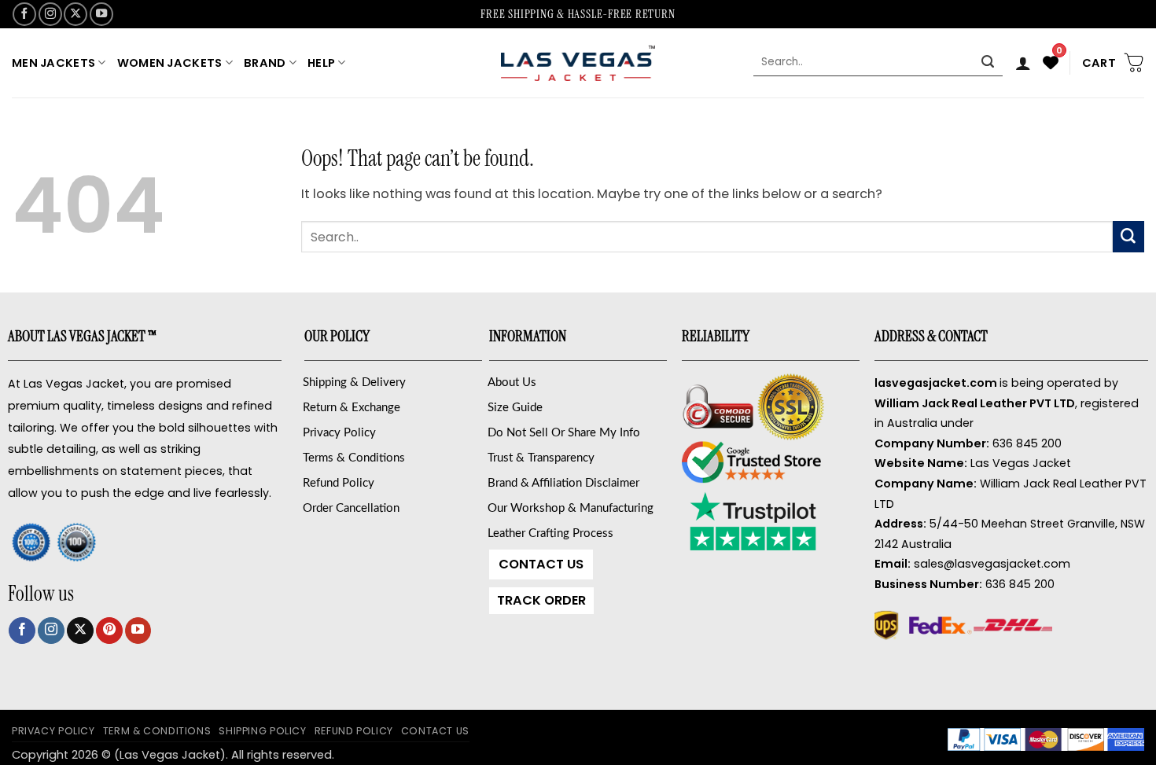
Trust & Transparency (541, 458)
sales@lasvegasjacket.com (992, 564)
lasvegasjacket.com (935, 383)
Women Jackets (170, 63)
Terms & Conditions (354, 458)
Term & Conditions (157, 730)
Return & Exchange (351, 408)
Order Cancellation (351, 508)
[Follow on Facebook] (24, 14)
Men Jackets (53, 63)
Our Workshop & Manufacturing (570, 508)
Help (321, 63)
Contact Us (541, 564)
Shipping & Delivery (354, 382)
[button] (1023, 63)
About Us (512, 382)
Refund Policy (338, 483)
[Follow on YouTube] (101, 14)
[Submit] (988, 63)
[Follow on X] (75, 14)
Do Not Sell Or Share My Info (564, 433)
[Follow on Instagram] (50, 14)
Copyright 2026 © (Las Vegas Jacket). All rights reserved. (173, 755)
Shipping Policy (262, 730)
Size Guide (515, 408)
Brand (264, 63)
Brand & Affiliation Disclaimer (563, 483)
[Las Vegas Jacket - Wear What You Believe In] (578, 62)
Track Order (541, 600)
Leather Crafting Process (550, 533)
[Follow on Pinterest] (109, 630)
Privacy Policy (339, 433)
